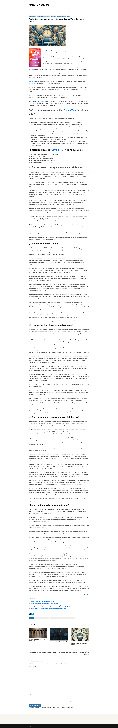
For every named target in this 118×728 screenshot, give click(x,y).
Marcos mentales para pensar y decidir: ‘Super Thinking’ (44, 603)
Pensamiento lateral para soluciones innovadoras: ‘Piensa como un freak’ (49, 608)
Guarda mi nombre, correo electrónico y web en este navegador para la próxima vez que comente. (56, 701)
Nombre (31, 683)
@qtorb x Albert (39, 4)
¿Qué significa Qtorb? (61, 10)
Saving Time (45, 50)
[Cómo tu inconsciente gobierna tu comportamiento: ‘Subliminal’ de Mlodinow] (80, 634)
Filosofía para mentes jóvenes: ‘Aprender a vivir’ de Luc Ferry (46, 605)
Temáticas (86, 10)
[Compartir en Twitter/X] (82, 595)
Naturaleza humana (46, 16)
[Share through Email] (88, 595)
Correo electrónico (35, 688)
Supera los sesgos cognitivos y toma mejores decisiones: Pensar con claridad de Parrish (52, 606)
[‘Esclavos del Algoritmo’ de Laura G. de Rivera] (59, 634)
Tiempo (68, 16)
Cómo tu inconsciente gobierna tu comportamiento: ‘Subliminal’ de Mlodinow (79, 643)
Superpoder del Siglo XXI (61, 16)
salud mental (53, 16)
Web (30, 694)
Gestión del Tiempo (32, 16)
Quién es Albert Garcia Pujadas (75, 10)
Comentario (32, 666)
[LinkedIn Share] (85, 595)
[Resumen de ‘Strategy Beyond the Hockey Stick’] (38, 632)
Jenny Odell (39, 16)
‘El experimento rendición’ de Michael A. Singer (42, 601)
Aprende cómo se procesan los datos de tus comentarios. (60, 707)
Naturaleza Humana (54, 618)
